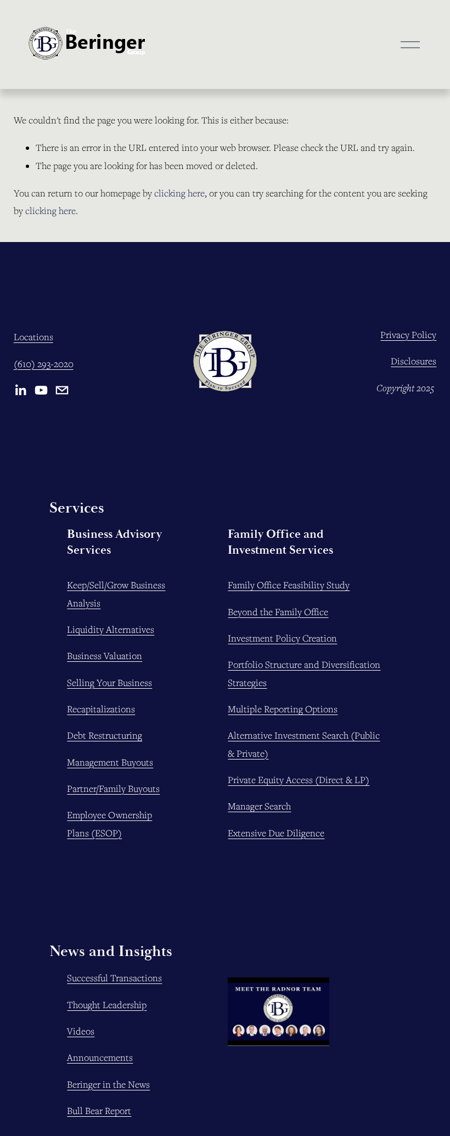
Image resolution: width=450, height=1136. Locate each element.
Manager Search (259, 806)
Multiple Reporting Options (283, 709)
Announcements (100, 1057)
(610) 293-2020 (44, 364)
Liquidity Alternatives (110, 629)
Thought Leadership (107, 1005)
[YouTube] (41, 390)
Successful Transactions (114, 978)
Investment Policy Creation (282, 638)
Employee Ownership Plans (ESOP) (109, 824)
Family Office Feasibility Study (289, 585)
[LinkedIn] (20, 390)
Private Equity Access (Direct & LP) (298, 780)
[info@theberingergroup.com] (62, 390)
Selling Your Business (109, 683)
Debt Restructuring (104, 735)
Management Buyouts (110, 762)
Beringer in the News (108, 1084)
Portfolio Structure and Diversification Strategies (304, 673)
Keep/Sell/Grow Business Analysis (116, 594)
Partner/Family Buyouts (113, 789)
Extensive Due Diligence (276, 833)
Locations (33, 337)
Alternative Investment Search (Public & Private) (304, 744)
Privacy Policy (408, 335)
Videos (80, 1031)
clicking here (179, 193)
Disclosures (413, 361)
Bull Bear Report (99, 1111)
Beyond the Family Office (278, 612)
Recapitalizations (101, 709)
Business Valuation (104, 656)
